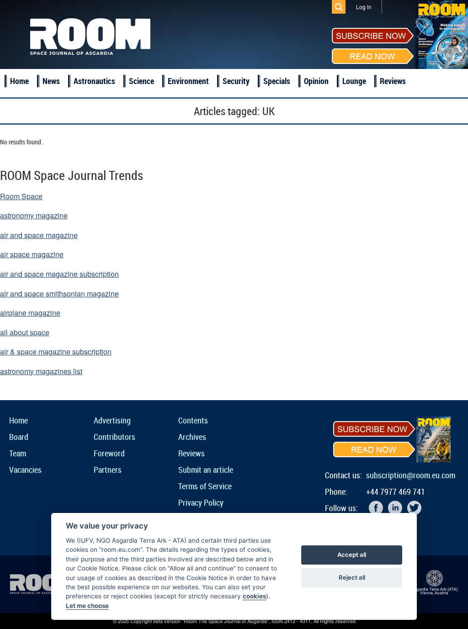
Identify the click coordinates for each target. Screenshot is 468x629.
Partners (108, 469)
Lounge (354, 80)
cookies (254, 596)
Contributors (114, 436)
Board (18, 436)
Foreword (109, 453)
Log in (364, 7)
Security (236, 80)
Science (141, 80)
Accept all (351, 554)
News (51, 80)
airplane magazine (30, 312)
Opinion (316, 80)
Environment (188, 80)
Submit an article (205, 469)
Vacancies (25, 469)
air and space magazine (39, 235)
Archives (192, 436)
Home (19, 80)
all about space (24, 332)
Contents (193, 420)
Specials (276, 80)
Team (17, 453)
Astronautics (94, 80)
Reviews (393, 80)
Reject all (352, 577)
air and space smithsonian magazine (59, 293)
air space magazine (32, 254)
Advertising (112, 420)
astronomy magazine (34, 215)
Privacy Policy (200, 502)
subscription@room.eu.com (410, 475)
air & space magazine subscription (56, 351)
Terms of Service (205, 486)
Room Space (21, 196)
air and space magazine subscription (59, 274)
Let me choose (87, 605)
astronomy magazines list (41, 371)
